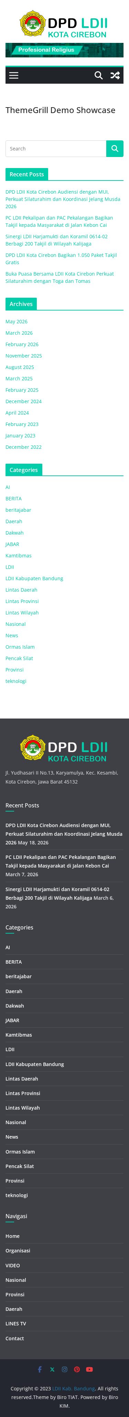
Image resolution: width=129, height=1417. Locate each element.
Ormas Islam (20, 646)
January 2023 (20, 435)
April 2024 (17, 412)
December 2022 (24, 447)
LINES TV (16, 1323)
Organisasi (18, 1250)
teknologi (16, 681)
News (12, 635)
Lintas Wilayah (22, 612)
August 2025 (20, 367)
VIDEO (13, 1265)
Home (13, 1236)
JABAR (12, 544)
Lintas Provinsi (22, 601)
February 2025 (22, 390)
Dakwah (15, 532)
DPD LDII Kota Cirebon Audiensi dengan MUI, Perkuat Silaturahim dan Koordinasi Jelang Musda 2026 (63, 199)
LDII (10, 567)
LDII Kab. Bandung (73, 1388)
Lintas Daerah (21, 589)
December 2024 (24, 401)
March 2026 (19, 333)
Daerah (14, 521)
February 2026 (22, 344)
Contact (15, 1338)
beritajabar (18, 510)
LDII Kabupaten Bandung (34, 578)
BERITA (14, 498)
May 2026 (17, 321)
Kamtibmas (19, 555)
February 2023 (22, 424)
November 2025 (24, 355)
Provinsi (15, 669)
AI (8, 487)
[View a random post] (115, 75)
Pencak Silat (19, 658)
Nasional (16, 624)
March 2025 (19, 378)
